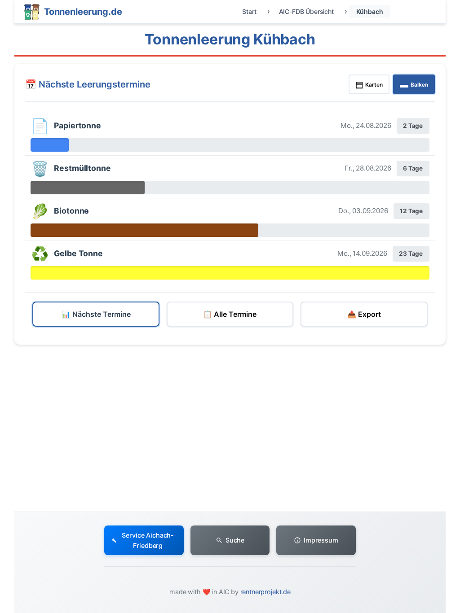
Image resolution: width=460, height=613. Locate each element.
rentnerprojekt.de (265, 591)
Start (249, 11)
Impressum (321, 540)
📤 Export (364, 314)
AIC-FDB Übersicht (306, 11)
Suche (235, 540)
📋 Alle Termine (230, 314)
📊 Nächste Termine (96, 314)
